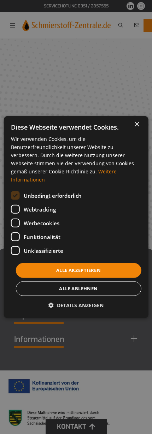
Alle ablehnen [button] (78, 288)
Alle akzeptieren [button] (78, 270)
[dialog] (76, 217)
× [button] (136, 124)
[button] (76, 305)
